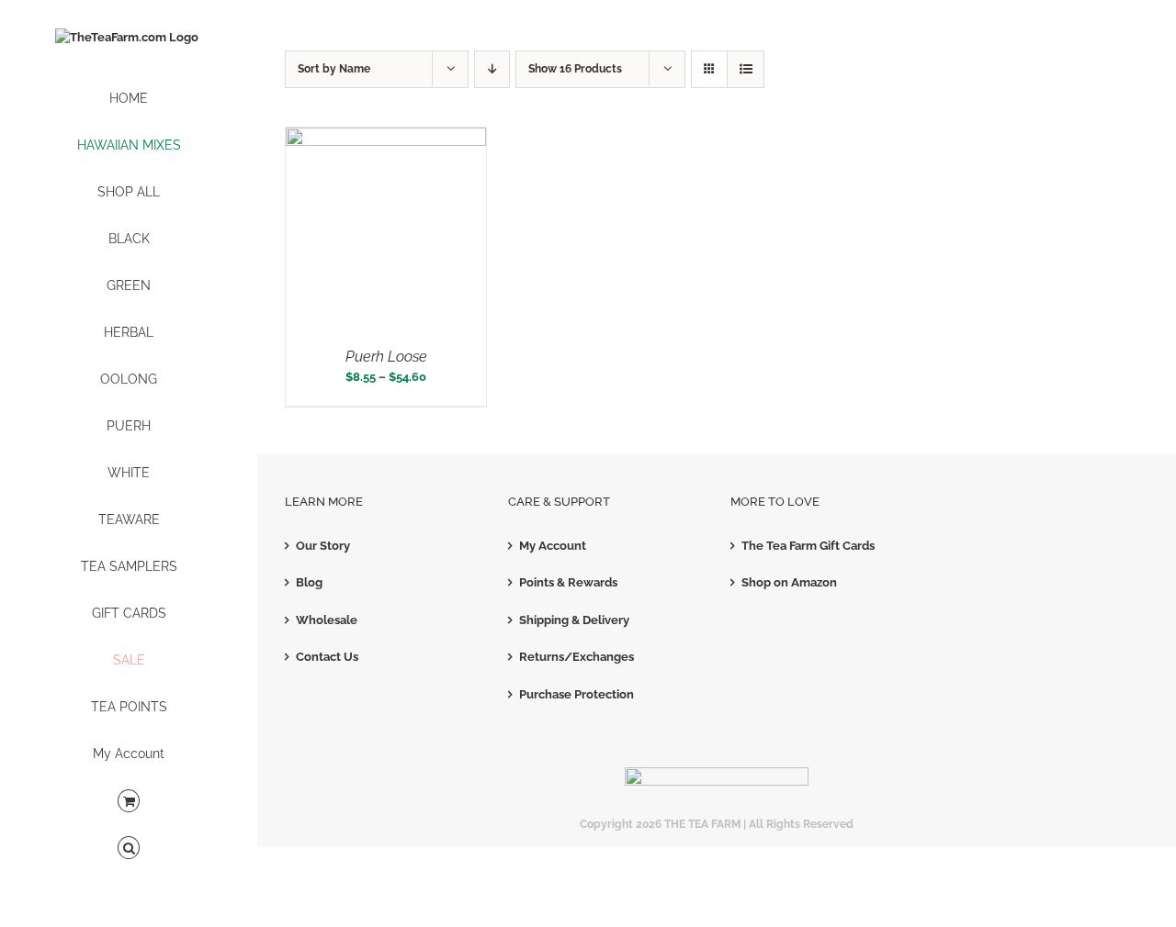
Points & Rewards (568, 582)
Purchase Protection (576, 694)
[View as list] (745, 69)
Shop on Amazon (789, 582)
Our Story (323, 546)
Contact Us (327, 657)
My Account (552, 546)
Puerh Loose (386, 356)
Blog (309, 582)
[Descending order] (492, 69)
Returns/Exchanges (576, 657)
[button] (128, 848)
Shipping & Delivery (574, 620)
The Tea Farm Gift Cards (808, 546)
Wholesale (326, 620)
